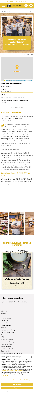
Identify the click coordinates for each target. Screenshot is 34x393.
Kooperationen (6, 318)
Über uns (4, 311)
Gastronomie (5, 351)
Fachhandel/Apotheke (8, 349)
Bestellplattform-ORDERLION (11, 353)
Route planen (5, 104)
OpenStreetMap (20, 80)
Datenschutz (5, 323)
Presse (3, 316)
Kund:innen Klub (6, 344)
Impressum (4, 321)
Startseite (5, 55)
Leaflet (7, 80)
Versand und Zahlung (8, 330)
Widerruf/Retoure (7, 339)
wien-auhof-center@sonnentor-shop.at (13, 97)
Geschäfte (13, 55)
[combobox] (15, 11)
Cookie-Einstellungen (8, 342)
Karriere (3, 313)
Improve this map (28, 80)
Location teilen (18, 107)
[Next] (31, 223)
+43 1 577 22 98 (6, 96)
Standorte (20, 55)
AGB (2, 337)
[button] (17, 67)
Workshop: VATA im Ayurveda (17, 279)
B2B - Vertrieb (6, 346)
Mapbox (13, 80)
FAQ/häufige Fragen (8, 332)
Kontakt (3, 335)
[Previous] (3, 223)
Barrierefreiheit (6, 325)
